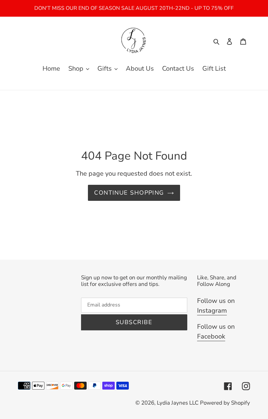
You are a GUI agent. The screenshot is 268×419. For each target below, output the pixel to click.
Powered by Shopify (225, 403)
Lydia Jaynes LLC (177, 403)
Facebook (211, 336)
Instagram (212, 310)
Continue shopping (129, 193)
